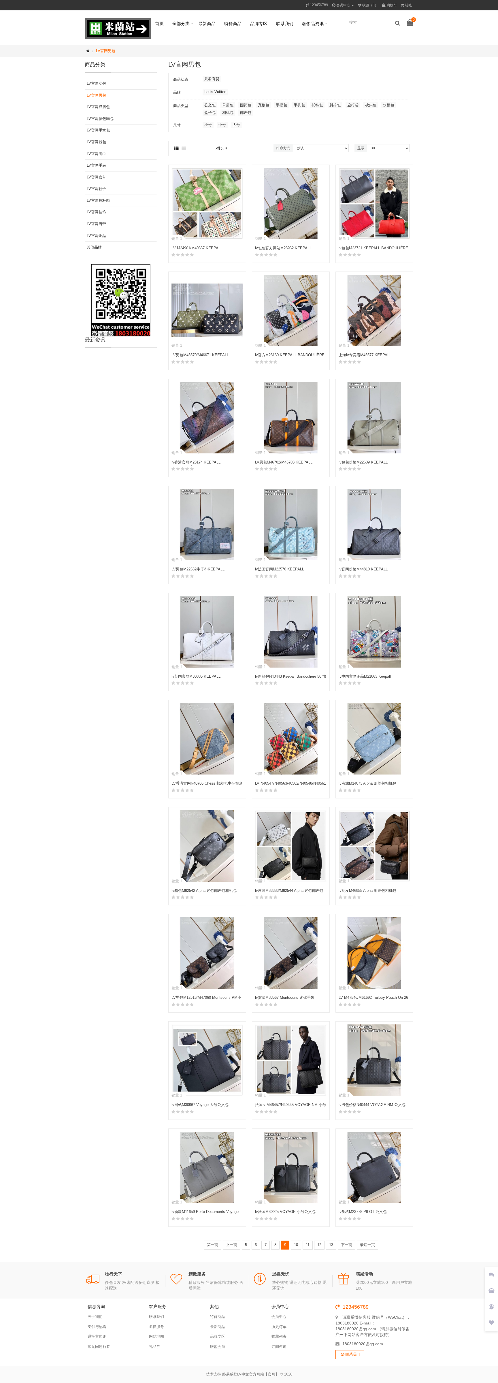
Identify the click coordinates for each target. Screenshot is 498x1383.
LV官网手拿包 (98, 130)
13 (331, 1245)
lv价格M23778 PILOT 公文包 (363, 1211)
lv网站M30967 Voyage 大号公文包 (200, 1105)
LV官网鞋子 (96, 188)
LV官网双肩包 (98, 107)
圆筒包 (245, 105)
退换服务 (156, 1326)
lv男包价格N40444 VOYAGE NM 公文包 (372, 1105)
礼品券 (154, 1346)
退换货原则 (97, 1336)
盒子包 (210, 112)
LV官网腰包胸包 (100, 118)
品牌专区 (258, 23)
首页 (159, 23)
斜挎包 (335, 105)
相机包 (227, 112)
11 (308, 1245)
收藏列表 (278, 1336)
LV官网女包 (96, 83)
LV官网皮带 (96, 177)
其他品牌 (94, 247)
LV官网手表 (96, 165)
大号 (236, 125)
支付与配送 (97, 1326)
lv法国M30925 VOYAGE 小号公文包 (285, 1211)
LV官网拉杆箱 (98, 200)
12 (319, 1245)
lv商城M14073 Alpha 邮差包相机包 (367, 783)
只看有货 (211, 79)
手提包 (281, 105)
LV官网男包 (105, 51)
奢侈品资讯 (313, 23)
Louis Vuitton (215, 92)
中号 (222, 125)
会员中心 (278, 1316)
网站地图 (156, 1336)
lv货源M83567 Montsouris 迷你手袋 (284, 997)
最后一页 (367, 1245)
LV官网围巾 (96, 154)
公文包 (210, 105)
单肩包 (227, 105)
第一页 (212, 1245)
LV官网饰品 (96, 235)
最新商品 (207, 23)
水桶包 (388, 105)
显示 (360, 148)
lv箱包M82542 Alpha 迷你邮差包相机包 (204, 890)
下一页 (346, 1245)
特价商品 (233, 23)
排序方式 (283, 148)
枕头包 (370, 105)
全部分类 (181, 23)
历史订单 (278, 1326)
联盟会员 (217, 1346)
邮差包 (245, 112)
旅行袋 (353, 105)
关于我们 (95, 1316)
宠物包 (263, 105)
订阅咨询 (278, 1346)
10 (296, 1245)
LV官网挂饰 (96, 212)
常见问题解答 (99, 1346)
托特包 (317, 105)
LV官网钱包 (96, 142)
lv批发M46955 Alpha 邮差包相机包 (367, 890)
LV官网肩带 (96, 224)
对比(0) (221, 148)
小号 (208, 125)
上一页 (231, 1245)
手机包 (299, 105)
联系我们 (284, 23)
